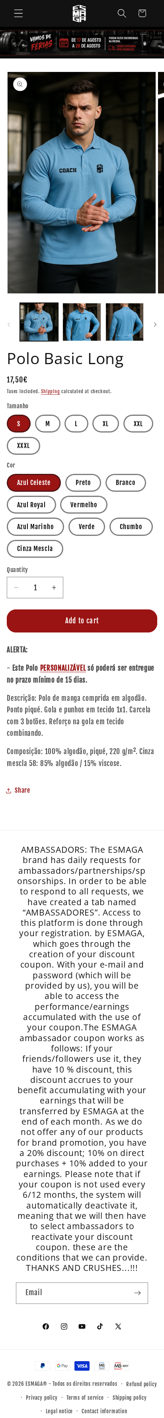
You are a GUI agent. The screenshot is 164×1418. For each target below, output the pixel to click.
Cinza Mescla (35, 549)
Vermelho (83, 505)
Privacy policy (41, 1398)
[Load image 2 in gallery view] (81, 322)
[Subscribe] (137, 1293)
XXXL (23, 446)
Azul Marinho (35, 527)
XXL (138, 424)
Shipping (50, 391)
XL (106, 424)
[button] (18, 13)
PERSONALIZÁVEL (63, 668)
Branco (126, 483)
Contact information (104, 1411)
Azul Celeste (34, 483)
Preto (83, 483)
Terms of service (85, 1398)
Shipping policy (130, 1398)
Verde (87, 527)
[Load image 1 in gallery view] (39, 322)
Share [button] (22, 790)
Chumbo (131, 527)
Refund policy (141, 1384)
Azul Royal (31, 505)
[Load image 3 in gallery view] (124, 322)
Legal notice (59, 1411)
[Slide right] (155, 324)
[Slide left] (9, 324)
